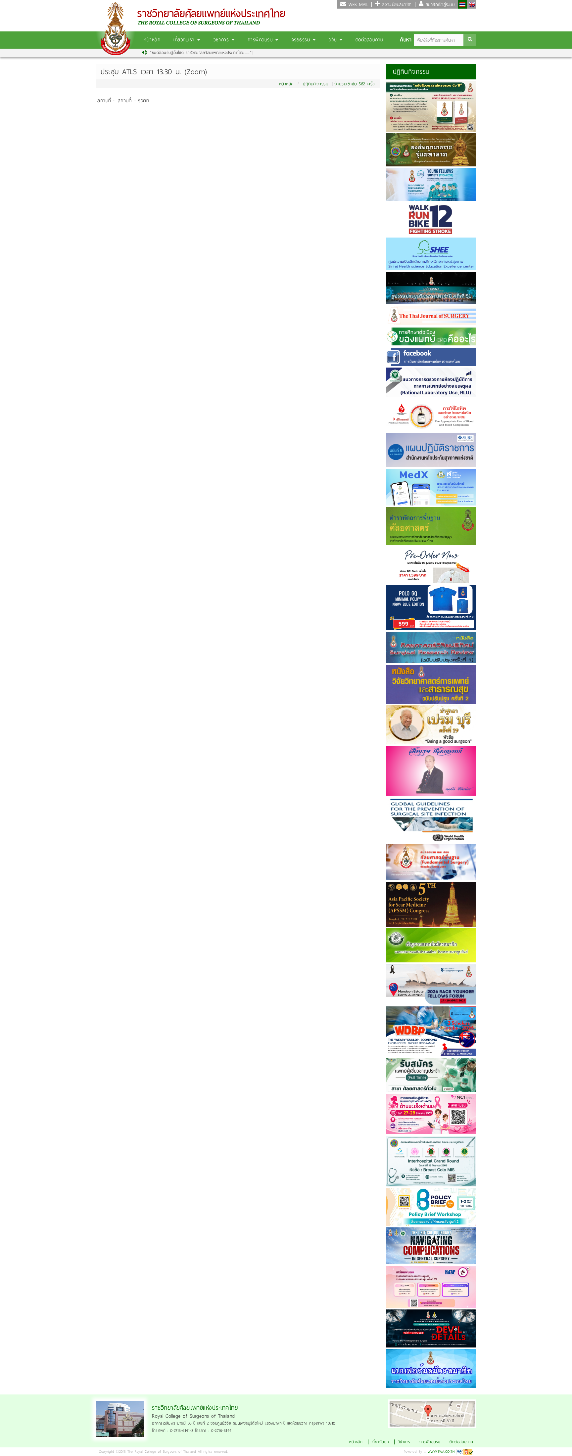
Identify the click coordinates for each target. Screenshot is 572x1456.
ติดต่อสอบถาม (369, 39)
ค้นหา (405, 39)
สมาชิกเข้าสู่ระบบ (438, 4)
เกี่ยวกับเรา (185, 39)
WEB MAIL (357, 4)
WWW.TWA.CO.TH (441, 1451)
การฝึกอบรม (261, 39)
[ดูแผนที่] (432, 1413)
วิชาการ (222, 39)
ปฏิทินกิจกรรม (315, 84)
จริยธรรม (301, 39)
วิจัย (334, 39)
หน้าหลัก (152, 39)
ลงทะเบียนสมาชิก (396, 4)
